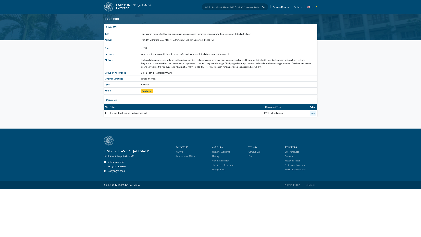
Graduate (289, 156)
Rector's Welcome (221, 151)
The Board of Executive (223, 165)
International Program (295, 169)
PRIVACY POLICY (292, 185)
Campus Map (254, 151)
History (215, 156)
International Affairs (185, 156)
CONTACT (310, 185)
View (313, 113)
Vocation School (292, 160)
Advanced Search (281, 6)
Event (251, 156)
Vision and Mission (220, 160)
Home (107, 18)
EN (312, 6)
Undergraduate (292, 151)
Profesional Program (295, 165)
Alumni (179, 151)
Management (218, 169)
